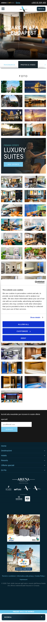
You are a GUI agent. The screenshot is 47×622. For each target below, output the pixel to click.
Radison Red (28, 498)
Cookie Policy (39, 576)
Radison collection (19, 498)
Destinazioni (6, 451)
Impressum (23, 579)
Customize (22, 331)
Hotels (4, 455)
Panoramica (9, 65)
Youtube (23, 437)
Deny (23, 338)
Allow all (23, 324)
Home (3, 446)
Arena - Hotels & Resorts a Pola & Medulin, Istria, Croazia (23, 8)
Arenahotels (37, 488)
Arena (23, 481)
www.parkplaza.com (8, 488)
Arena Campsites (27, 488)
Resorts (4, 460)
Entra (18, 2)
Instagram (8, 437)
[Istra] (23, 528)
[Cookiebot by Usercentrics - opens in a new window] (34, 282)
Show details (35, 317)
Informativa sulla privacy (25, 576)
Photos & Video (28, 65)
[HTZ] (23, 559)
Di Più (3, 470)
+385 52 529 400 (39, 2)
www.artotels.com (17, 489)
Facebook (38, 437)
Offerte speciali (7, 465)
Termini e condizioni (9, 576)
